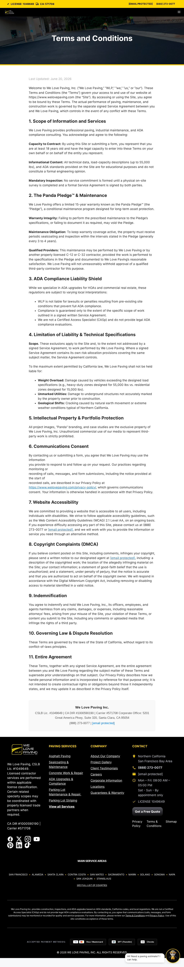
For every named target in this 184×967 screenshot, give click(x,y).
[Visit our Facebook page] (10, 839)
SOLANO (145, 874)
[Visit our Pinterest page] (10, 845)
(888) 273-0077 (165, 4)
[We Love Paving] (9, 12)
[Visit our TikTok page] (28, 845)
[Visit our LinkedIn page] (19, 845)
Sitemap (171, 821)
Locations (98, 786)
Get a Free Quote (147, 811)
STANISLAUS (104, 878)
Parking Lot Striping (63, 800)
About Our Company (105, 756)
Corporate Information (106, 780)
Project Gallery (101, 762)
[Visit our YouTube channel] (37, 839)
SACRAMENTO (116, 874)
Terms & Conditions (154, 824)
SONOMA (159, 874)
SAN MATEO (97, 874)
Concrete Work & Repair (66, 773)
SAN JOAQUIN (84, 878)
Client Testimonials (104, 768)
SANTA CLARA (55, 874)
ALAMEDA (37, 874)
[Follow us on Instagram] (28, 839)
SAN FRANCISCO (18, 874)
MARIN (132, 874)
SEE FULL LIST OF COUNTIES (92, 885)
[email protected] (60, 529)
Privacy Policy (137, 824)
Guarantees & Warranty (107, 793)
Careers (96, 774)
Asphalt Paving (59, 756)
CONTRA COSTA (77, 874)
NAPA (172, 874)
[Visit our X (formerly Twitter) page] (19, 839)
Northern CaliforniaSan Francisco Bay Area (155, 758)
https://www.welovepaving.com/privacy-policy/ (62, 487)
